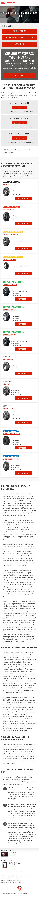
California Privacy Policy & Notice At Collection (12, 882)
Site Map (3, 876)
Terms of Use (11, 876)
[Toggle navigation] (36, 3)
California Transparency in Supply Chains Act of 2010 (13, 880)
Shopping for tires (8, 494)
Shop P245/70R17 (19, 108)
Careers (3, 878)
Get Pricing (22, 199)
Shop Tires (19, 75)
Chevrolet (8, 872)
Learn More (11, 855)
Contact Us (27, 876)
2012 (21, 872)
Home (2, 872)
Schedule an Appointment (19, 38)
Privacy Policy (19, 876)
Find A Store (19, 31)
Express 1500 (15, 872)
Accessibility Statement (12, 878)
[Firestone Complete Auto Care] (8, 3)
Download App (12, 866)
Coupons (19, 44)
